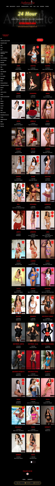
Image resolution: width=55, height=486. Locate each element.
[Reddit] (27, 474)
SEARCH (40, 40)
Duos (34, 6)
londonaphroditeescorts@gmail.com (27, 26)
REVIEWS (47, 6)
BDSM (31, 6)
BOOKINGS (42, 6)
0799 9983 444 (27, 23)
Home (7, 6)
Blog (38, 6)
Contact (30, 479)
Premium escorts (25, 6)
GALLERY (18, 6)
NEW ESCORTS (12, 6)
